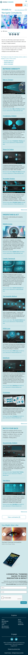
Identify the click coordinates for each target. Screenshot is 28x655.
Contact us (20, 622)
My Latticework (5, 626)
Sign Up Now (19, 5)
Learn (3, 624)
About (19, 619)
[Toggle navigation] (26, 1)
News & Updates (5, 627)
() (14, 517)
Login (25, 5)
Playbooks (4, 622)
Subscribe (23, 602)
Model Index (21, 624)
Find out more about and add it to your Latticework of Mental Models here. (14, 142)
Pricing (19, 621)
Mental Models (5, 621)
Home (3, 619)
